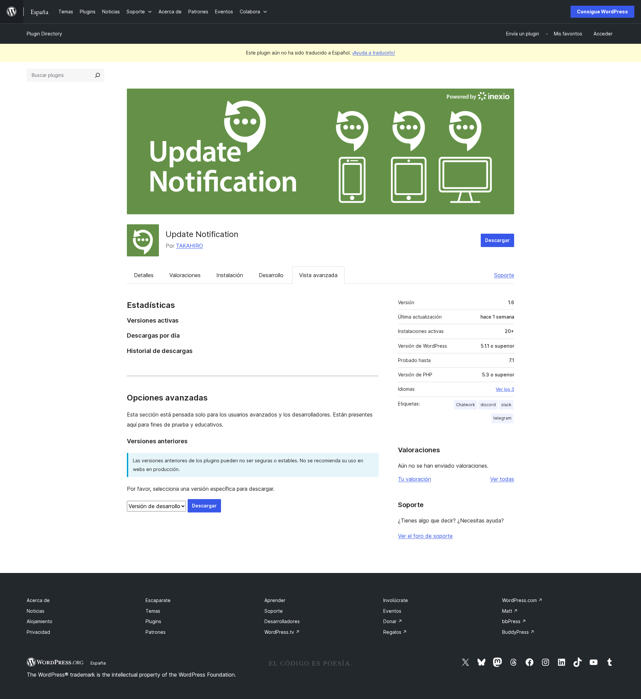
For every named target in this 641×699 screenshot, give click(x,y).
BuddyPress (518, 632)
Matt (510, 611)
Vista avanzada (318, 275)
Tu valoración (414, 479)
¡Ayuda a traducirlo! (373, 52)
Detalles (144, 275)
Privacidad (38, 632)
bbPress (514, 621)
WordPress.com (522, 600)
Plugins (153, 621)
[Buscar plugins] (97, 75)
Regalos (395, 632)
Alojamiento (39, 621)
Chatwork (465, 404)
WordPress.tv (282, 632)
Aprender (274, 600)
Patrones (156, 632)
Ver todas (502, 479)
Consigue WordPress (602, 11)
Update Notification (202, 234)
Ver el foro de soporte (425, 536)
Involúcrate (395, 600)
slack (506, 404)
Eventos (392, 611)
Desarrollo (271, 275)
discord (488, 404)
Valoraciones (185, 275)
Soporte (504, 275)
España (98, 663)
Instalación (229, 275)
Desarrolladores (282, 621)
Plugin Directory (44, 33)
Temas (153, 611)
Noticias (35, 611)
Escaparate (158, 600)
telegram (502, 418)
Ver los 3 (505, 389)
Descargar (497, 240)
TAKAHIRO (189, 245)
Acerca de (38, 600)
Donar (392, 621)
